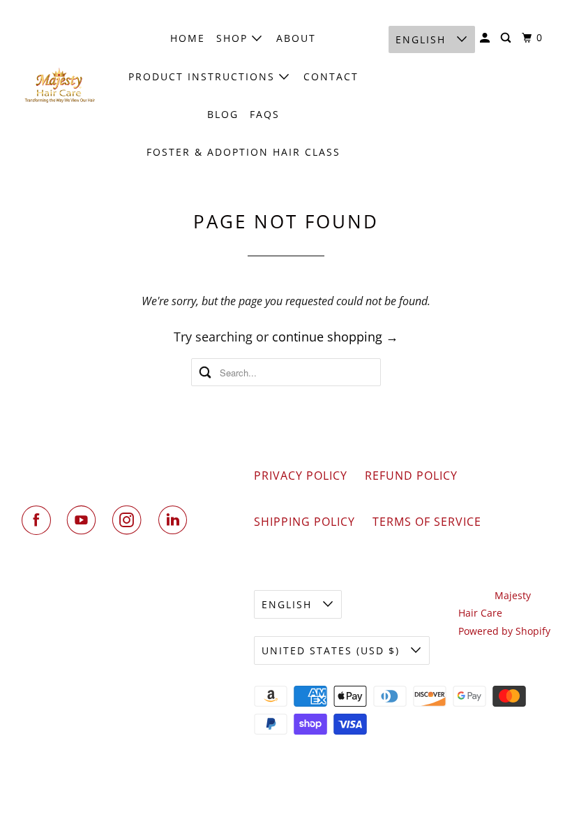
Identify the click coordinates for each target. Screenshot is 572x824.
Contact (331, 76)
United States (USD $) (333, 650)
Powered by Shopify (504, 631)
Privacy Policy (300, 475)
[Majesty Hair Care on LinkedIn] (175, 520)
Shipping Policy (304, 521)
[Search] (507, 38)
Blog (223, 114)
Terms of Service (426, 521)
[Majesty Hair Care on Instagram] (129, 520)
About (296, 38)
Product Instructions (203, 76)
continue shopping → (335, 336)
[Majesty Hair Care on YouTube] (84, 520)
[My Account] (486, 38)
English (423, 39)
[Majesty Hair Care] (60, 85)
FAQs (265, 114)
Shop (234, 38)
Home (187, 38)
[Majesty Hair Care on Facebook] (39, 520)
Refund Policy (411, 475)
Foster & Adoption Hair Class (243, 152)
